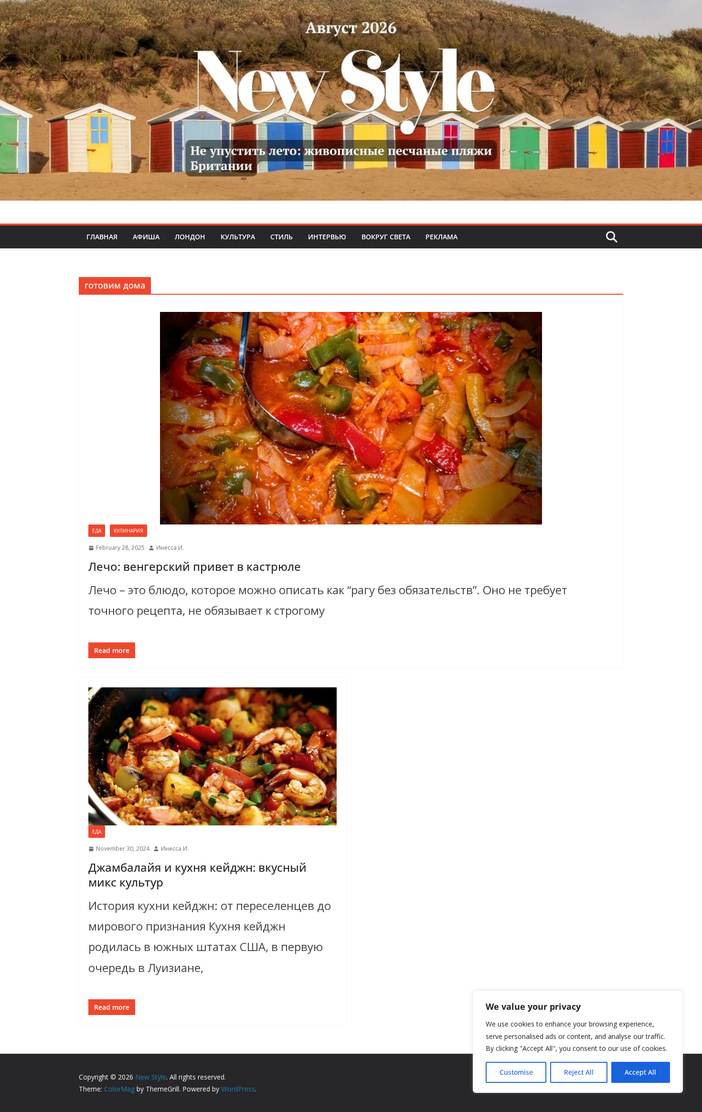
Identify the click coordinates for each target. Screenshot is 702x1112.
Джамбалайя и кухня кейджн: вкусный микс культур (197, 874)
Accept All (640, 1072)
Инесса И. (170, 548)
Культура (238, 236)
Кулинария (128, 530)
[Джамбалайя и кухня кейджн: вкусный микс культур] (212, 756)
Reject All (579, 1072)
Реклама (441, 236)
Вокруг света (386, 236)
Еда (96, 530)
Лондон (190, 236)
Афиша (146, 236)
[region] (578, 1042)
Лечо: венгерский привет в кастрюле (194, 566)
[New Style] (351, 10)
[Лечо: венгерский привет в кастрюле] (351, 418)
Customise (516, 1072)
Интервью (327, 236)
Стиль (281, 236)
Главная (101, 236)
